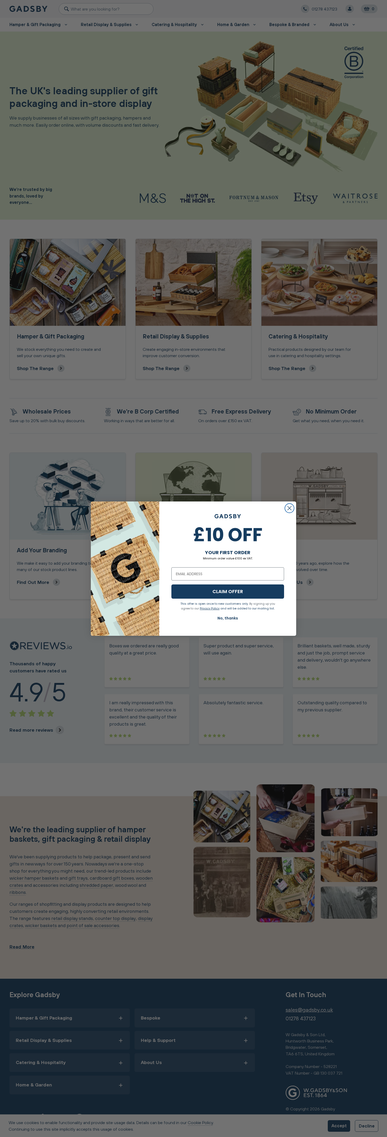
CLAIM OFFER (227, 591)
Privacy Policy (210, 608)
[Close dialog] (289, 508)
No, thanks (227, 618)
